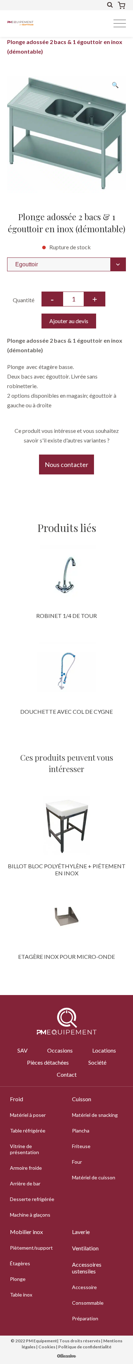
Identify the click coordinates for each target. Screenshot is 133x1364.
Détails (67, 575)
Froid (16, 1099)
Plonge (18, 1279)
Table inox (21, 1295)
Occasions (60, 1050)
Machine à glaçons (30, 1215)
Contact (67, 1074)
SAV (22, 1050)
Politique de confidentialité (84, 1346)
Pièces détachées (48, 1062)
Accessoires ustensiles (86, 1268)
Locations (104, 1050)
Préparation (85, 1318)
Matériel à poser (28, 1115)
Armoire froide (26, 1168)
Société (97, 1062)
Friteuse (81, 1146)
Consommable (88, 1303)
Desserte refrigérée (32, 1199)
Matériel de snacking (95, 1115)
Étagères (20, 1263)
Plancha (80, 1130)
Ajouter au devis (68, 320)
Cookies (46, 1346)
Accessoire (84, 1287)
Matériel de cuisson (93, 1177)
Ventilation (85, 1248)
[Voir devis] (121, 5)
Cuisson (81, 1099)
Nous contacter (66, 464)
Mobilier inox (26, 1231)
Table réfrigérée (27, 1130)
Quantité (23, 300)
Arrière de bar (25, 1183)
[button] (115, 84)
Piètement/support (31, 1248)
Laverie (81, 1231)
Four (77, 1162)
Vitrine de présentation (24, 1149)
